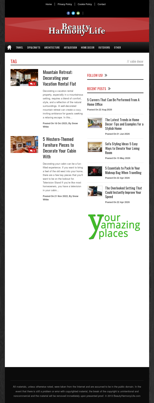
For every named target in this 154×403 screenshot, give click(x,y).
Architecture (52, 47)
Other (117, 47)
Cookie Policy (85, 4)
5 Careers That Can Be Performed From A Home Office (113, 101)
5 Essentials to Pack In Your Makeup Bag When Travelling (123, 170)
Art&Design (70, 47)
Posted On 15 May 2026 (117, 158)
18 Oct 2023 (60, 123)
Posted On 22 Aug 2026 (99, 109)
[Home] (9, 47)
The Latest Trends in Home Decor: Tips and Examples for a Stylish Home (124, 124)
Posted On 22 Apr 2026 (117, 177)
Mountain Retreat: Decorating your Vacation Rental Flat (59, 77)
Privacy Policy (65, 4)
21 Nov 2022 (61, 196)
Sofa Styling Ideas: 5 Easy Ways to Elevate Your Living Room (122, 148)
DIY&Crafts (33, 47)
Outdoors (104, 47)
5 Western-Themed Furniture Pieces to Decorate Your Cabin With (59, 147)
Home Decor (87, 47)
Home (49, 4)
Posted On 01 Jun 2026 (117, 133)
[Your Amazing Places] (115, 239)
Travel (19, 47)
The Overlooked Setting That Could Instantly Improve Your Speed (123, 192)
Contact (102, 4)
